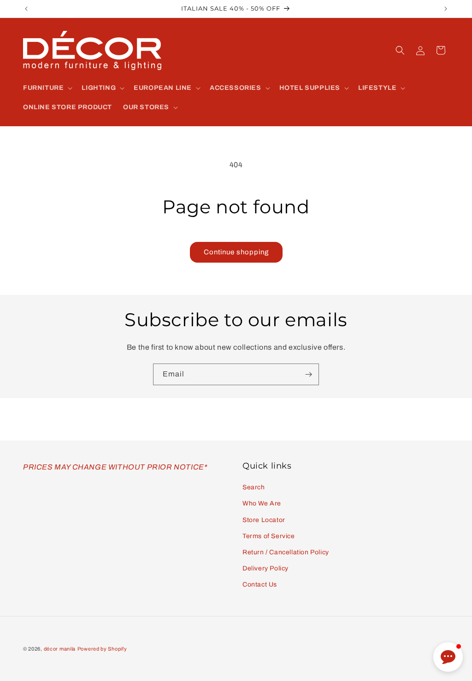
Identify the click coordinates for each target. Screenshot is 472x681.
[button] (47, 88)
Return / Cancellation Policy (285, 552)
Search (253, 487)
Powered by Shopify (102, 649)
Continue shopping (236, 252)
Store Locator (263, 520)
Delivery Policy (265, 568)
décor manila (60, 649)
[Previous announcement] (26, 9)
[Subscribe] (308, 374)
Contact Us (259, 584)
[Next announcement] (446, 9)
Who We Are (261, 503)
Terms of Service (268, 536)
